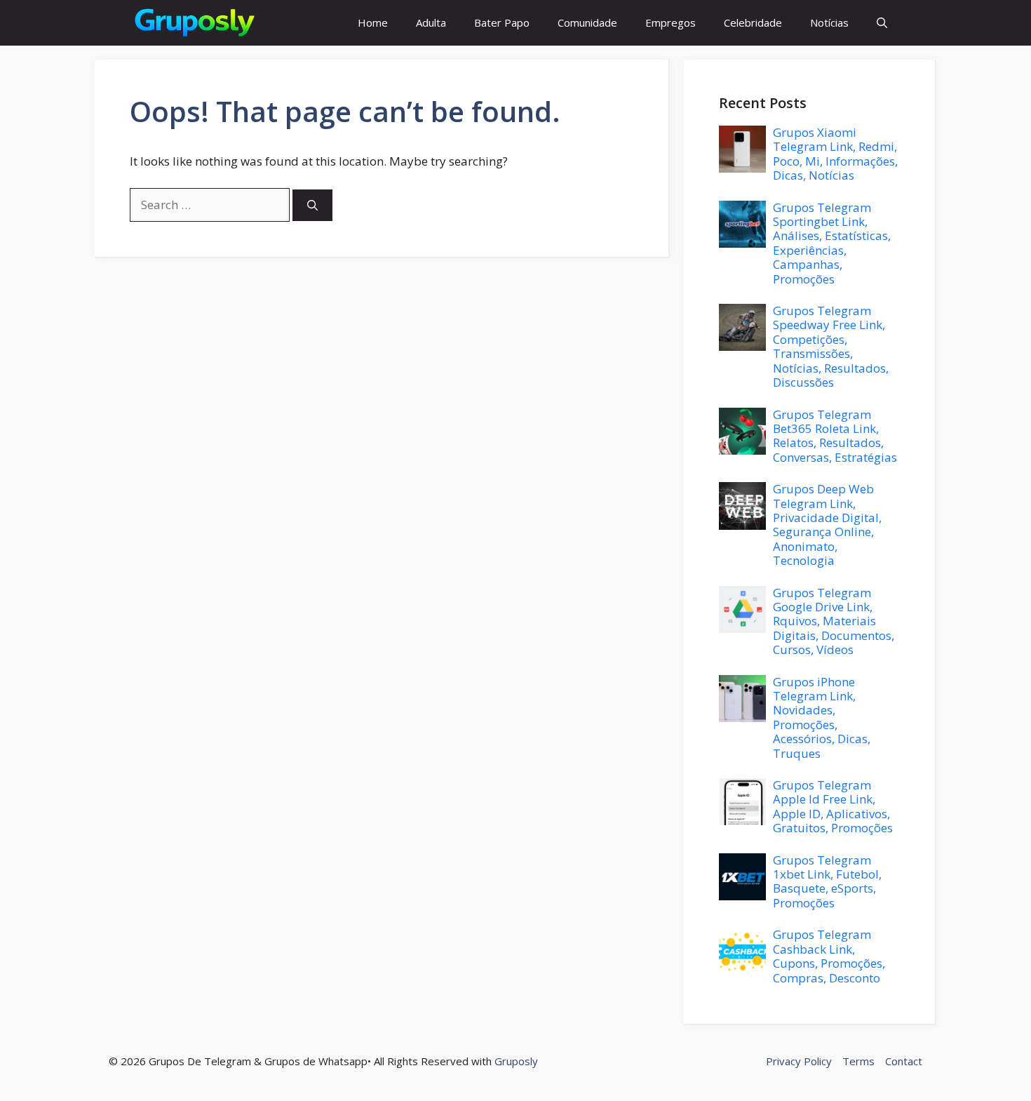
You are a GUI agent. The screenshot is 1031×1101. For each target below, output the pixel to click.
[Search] (312, 205)
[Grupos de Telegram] (193, 23)
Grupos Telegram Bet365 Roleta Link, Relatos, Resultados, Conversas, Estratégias (835, 435)
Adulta (431, 22)
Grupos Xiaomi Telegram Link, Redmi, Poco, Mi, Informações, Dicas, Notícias (835, 153)
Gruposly (516, 1061)
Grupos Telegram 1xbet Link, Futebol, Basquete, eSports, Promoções (827, 881)
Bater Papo (502, 22)
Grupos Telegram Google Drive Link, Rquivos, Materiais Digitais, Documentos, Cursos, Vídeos (833, 621)
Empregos (670, 22)
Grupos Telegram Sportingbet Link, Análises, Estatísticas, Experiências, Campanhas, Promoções (832, 243)
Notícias (829, 22)
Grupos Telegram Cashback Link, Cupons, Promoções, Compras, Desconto (829, 955)
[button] (882, 23)
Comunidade (587, 22)
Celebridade (753, 22)
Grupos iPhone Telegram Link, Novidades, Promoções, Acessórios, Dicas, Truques (821, 717)
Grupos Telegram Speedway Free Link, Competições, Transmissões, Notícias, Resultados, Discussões (831, 346)
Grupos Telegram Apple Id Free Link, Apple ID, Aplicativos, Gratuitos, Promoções (833, 806)
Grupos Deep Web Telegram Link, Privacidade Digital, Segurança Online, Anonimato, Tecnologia (827, 524)
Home (373, 22)
